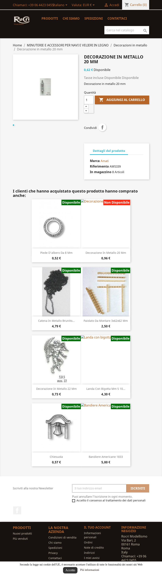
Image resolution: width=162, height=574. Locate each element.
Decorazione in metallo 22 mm (56, 389)
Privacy (53, 553)
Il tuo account (97, 527)
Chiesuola (56, 457)
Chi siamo (71, 18)
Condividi (102, 127)
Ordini (88, 542)
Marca (95, 161)
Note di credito (94, 547)
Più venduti (20, 538)
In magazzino (100, 172)
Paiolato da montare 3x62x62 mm (106, 321)
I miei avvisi (92, 558)
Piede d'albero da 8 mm (56, 253)
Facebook (17, 510)
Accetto (70, 570)
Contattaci (117, 18)
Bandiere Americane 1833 (106, 457)
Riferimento (99, 166)
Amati (105, 161)
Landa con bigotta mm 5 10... (105, 389)
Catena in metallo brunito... (56, 321)
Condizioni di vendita (62, 537)
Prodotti (49, 18)
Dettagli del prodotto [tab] (109, 151)
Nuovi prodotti (22, 533)
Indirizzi (89, 553)
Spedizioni (93, 18)
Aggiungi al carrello (122, 99)
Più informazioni (89, 569)
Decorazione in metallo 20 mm (106, 253)
